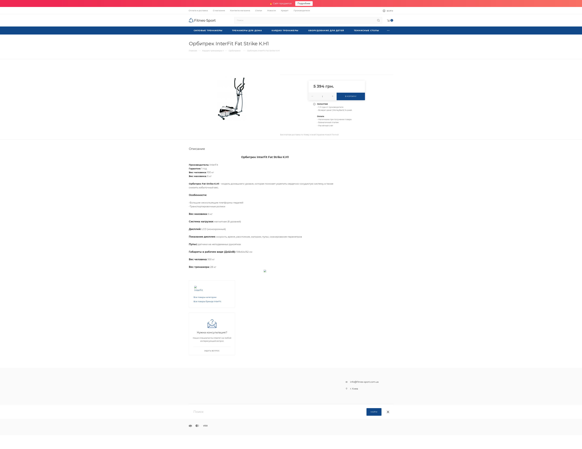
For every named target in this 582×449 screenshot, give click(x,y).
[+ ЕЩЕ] (388, 30)
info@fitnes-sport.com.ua (364, 381)
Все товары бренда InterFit (207, 301)
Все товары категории (205, 297)
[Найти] (378, 20)
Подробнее (304, 3)
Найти (374, 412)
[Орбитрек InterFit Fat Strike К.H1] (232, 98)
